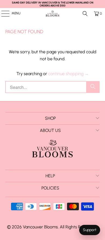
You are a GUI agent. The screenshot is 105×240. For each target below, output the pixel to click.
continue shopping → (68, 73)
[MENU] (2, 13)
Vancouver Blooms (40, 226)
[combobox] (52, 87)
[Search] (85, 13)
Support (89, 230)
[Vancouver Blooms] (52, 13)
